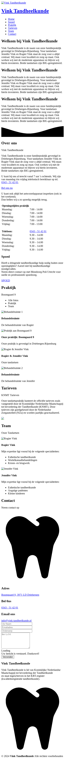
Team (11, 31)
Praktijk (12, 25)
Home (11, 19)
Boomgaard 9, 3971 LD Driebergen (20, 594)
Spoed (11, 22)
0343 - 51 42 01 (9, 182)
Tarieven (12, 28)
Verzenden (8, 657)
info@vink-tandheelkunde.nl (16, 620)
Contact (12, 34)
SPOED (5, 280)
